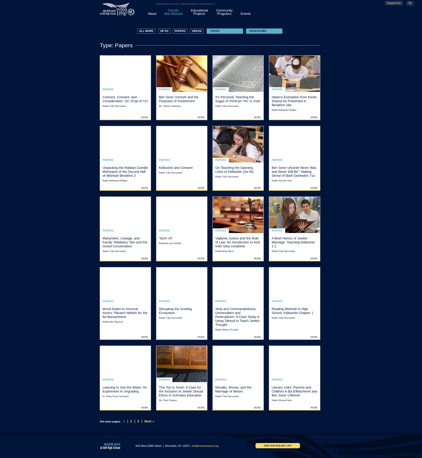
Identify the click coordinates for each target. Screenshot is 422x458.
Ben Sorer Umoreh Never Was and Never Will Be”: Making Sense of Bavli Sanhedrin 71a (294, 171)
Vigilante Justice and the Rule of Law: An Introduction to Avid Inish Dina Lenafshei (237, 242)
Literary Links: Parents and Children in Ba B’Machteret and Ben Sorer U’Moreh (294, 391)
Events (246, 13)
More (144, 117)
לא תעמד (165, 238)
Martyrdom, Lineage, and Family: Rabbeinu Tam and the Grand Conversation (125, 242)
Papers (180, 31)
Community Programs (224, 12)
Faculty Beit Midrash (174, 12)
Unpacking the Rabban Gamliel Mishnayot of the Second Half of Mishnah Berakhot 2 (125, 171)
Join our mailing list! (278, 445)
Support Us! (394, 3)
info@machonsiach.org (205, 446)
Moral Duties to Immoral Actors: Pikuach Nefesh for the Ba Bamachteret (125, 313)
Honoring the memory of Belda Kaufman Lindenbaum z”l (185, 3)
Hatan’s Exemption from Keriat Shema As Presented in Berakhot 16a (294, 101)
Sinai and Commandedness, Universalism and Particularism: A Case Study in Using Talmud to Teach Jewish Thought (237, 317)
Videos (197, 31)
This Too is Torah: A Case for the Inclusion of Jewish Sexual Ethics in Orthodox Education (181, 391)
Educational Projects (199, 12)
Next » (149, 421)
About (152, 13)
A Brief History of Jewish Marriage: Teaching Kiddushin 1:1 (293, 242)
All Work (146, 31)
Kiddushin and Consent (176, 168)
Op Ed (164, 31)
